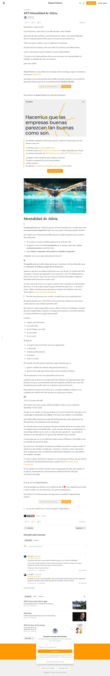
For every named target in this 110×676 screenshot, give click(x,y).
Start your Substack (49, 668)
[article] (55, 605)
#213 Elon (28, 613)
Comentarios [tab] (28, 540)
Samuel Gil (31, 17)
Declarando (56, 150)
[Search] (80, 3)
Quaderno (46, 150)
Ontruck (41, 148)
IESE (62, 153)
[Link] (21, 218)
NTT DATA (69, 153)
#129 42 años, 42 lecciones (34, 625)
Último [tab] (35, 596)
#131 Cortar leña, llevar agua (35, 601)
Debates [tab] (41, 596)
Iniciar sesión (102, 3)
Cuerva (78, 153)
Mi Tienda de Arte (53, 153)
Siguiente (79, 528)
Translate (28, 10)
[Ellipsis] (85, 556)
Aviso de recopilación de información (49, 657)
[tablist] (32, 540)
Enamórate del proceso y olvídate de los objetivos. (38, 604)
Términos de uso (55, 655)
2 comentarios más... (29, 588)
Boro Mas (30, 556)
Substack (46, 672)
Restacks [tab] (36, 540)
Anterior (30, 528)
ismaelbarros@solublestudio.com (48, 166)
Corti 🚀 (30, 574)
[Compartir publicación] (84, 3)
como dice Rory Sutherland (45, 292)
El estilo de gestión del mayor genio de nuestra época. (40, 615)
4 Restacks (43, 516)
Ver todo (28, 638)
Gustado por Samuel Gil (34, 558)
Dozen (52, 148)
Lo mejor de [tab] (28, 596)
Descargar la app (63, 668)
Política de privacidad (66, 657)
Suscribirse (91, 3)
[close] (71, 629)
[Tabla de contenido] (2, 338)
